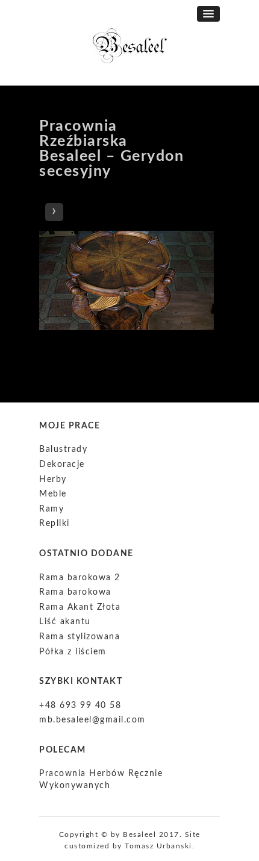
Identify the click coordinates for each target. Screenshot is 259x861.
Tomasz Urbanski (158, 846)
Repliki (54, 523)
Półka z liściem (73, 652)
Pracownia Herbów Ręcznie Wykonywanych (101, 779)
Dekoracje (62, 464)
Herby (53, 479)
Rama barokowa (75, 592)
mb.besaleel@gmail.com (92, 720)
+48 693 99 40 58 (80, 705)
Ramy (51, 509)
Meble (53, 494)
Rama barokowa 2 (79, 578)
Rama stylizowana (79, 637)
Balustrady (63, 449)
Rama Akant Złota (79, 607)
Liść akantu (65, 622)
